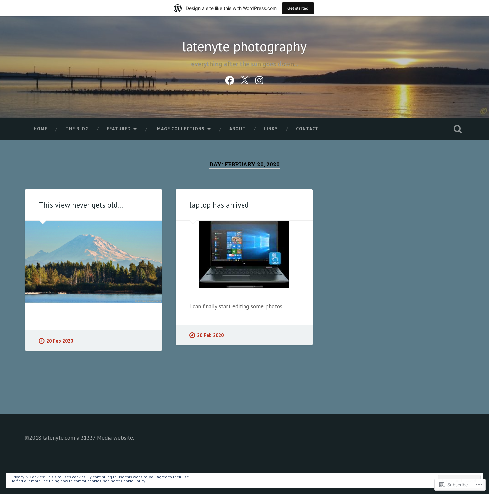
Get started (298, 8)
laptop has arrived (219, 205)
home (40, 129)
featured (119, 129)
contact (307, 129)
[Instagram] (259, 79)
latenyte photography (244, 46)
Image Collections (180, 129)
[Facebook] (229, 79)
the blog (77, 129)
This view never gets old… (81, 205)
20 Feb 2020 (59, 341)
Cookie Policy (133, 480)
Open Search (458, 129)
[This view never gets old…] (93, 262)
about (237, 129)
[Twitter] (244, 79)
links (271, 129)
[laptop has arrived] (244, 254)
